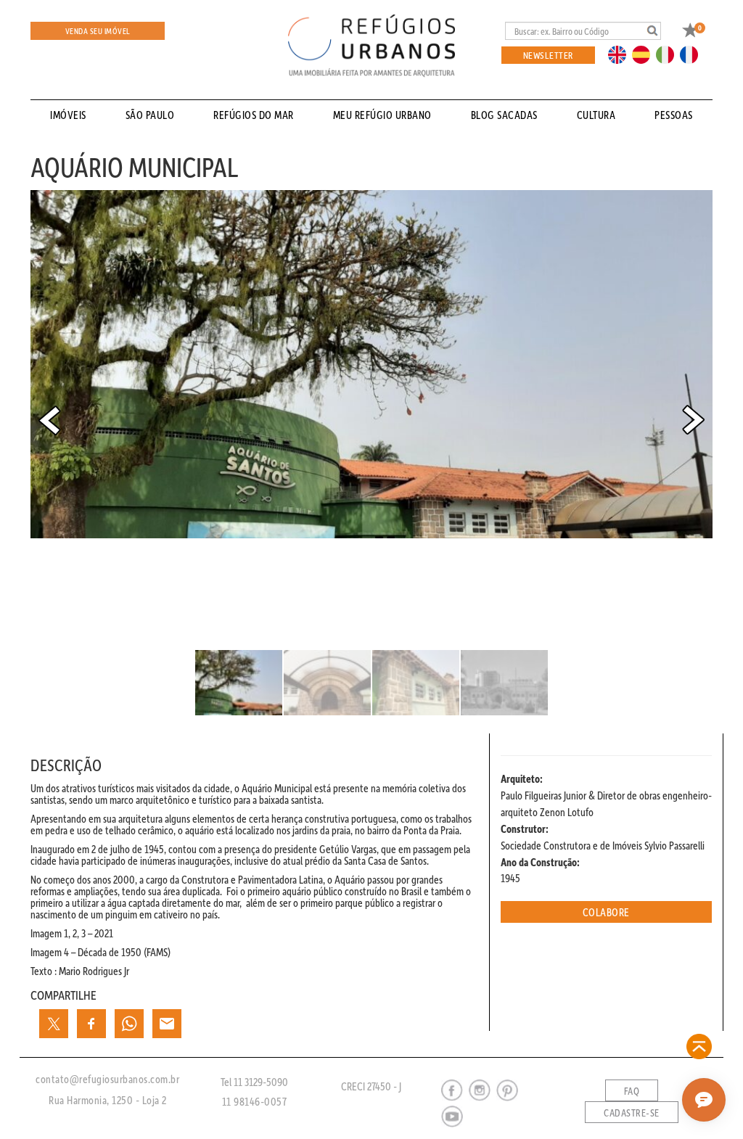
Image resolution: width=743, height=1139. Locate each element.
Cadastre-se (632, 1112)
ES (645, 53)
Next (693, 420)
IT (670, 53)
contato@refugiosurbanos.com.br (107, 1079)
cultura (596, 114)
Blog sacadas (504, 114)
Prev (49, 420)
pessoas (673, 114)
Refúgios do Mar (253, 114)
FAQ (632, 1091)
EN (620, 53)
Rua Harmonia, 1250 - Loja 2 (108, 1100)
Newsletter (548, 55)
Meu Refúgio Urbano (382, 114)
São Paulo (150, 114)
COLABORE (606, 912)
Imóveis (68, 114)
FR (693, 53)
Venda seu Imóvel (98, 30)
